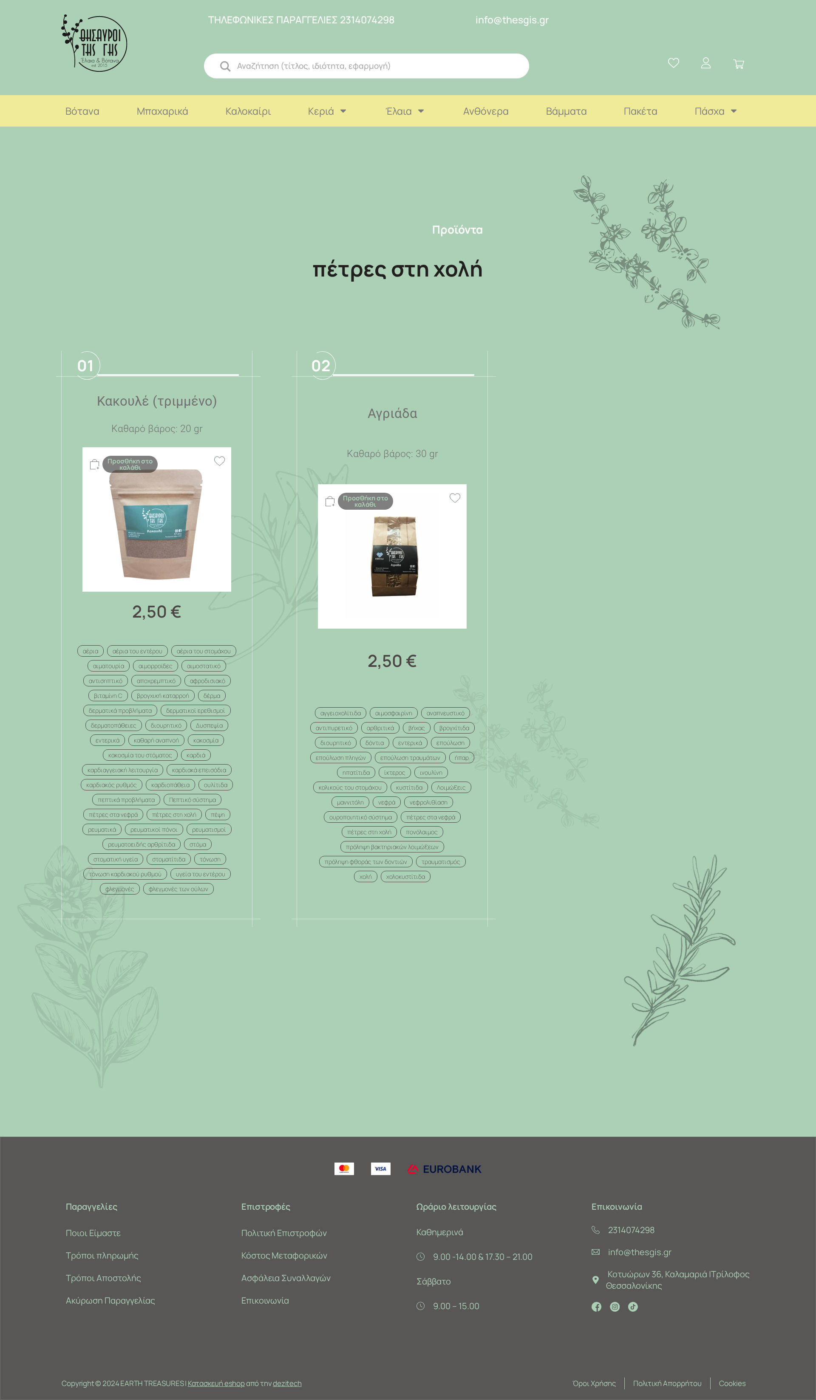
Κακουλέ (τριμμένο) (157, 401)
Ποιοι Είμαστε (93, 1233)
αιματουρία (108, 666)
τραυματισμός (441, 862)
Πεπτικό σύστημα (192, 800)
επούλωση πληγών (341, 758)
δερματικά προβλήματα (120, 710)
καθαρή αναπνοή (156, 740)
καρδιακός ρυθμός (111, 785)
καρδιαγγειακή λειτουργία (123, 770)
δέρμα (212, 696)
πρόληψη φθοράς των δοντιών (366, 862)
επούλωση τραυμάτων (410, 758)
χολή (366, 876)
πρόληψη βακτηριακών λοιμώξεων (392, 847)
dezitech (287, 1383)
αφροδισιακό (207, 681)
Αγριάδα (392, 413)
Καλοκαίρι (248, 111)
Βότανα (82, 111)
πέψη (218, 814)
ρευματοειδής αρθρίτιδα (141, 844)
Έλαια (398, 111)
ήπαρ (462, 758)
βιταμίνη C (108, 696)
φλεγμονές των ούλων (178, 889)
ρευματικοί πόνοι (154, 829)
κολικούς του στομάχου (350, 787)
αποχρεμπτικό (156, 681)
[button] (132, 464)
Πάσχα (710, 111)
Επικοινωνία (265, 1300)
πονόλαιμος (422, 832)
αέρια (90, 651)
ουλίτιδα (215, 785)
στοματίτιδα (168, 859)
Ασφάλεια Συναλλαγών (286, 1278)
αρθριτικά (380, 728)
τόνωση (210, 859)
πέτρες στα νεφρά (113, 814)
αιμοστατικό (204, 666)
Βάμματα (566, 111)
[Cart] (738, 64)
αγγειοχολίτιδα (340, 713)
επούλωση (450, 743)
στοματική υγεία (116, 859)
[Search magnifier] (225, 66)
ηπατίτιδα (356, 772)
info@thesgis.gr (512, 19)
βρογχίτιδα (454, 728)
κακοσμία (205, 740)
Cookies (732, 1383)
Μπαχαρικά (162, 111)
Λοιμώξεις (451, 787)
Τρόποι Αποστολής (103, 1278)
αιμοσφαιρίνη (393, 713)
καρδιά (196, 755)
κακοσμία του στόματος (140, 755)
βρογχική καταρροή (163, 696)
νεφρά (386, 802)
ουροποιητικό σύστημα (360, 817)
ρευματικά (102, 829)
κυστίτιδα (409, 787)
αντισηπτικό (105, 681)
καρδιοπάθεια (170, 785)
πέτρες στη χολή (174, 814)
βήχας (416, 728)
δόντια (375, 743)
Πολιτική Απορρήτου (667, 1383)
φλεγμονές (119, 889)
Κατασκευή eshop (216, 1383)
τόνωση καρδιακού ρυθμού (125, 874)
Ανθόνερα (486, 111)
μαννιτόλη (350, 802)
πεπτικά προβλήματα (126, 800)
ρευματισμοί (209, 829)
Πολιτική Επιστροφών (284, 1233)
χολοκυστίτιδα (405, 876)
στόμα (198, 844)
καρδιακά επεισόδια (199, 770)
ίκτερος (394, 772)
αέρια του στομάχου (204, 651)
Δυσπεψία (209, 725)
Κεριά (321, 111)
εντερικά (107, 740)
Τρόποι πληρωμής (102, 1255)
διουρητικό (166, 725)
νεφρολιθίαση (429, 802)
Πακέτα (640, 111)
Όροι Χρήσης (594, 1383)
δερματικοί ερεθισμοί (195, 710)
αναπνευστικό (446, 713)
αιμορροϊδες (156, 666)
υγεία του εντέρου (200, 874)
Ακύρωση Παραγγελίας (110, 1300)
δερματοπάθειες (113, 725)
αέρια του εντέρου (137, 651)
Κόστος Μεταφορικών (284, 1255)
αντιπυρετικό (334, 728)
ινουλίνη (431, 772)
